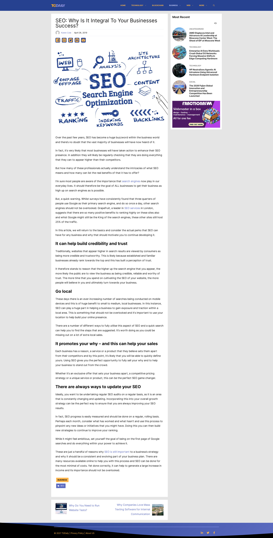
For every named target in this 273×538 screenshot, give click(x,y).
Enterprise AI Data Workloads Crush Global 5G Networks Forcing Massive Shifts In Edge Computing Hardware (204, 54)
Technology (137, 5)
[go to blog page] (215, 23)
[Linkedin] (202, 532)
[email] (83, 40)
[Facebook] (214, 532)
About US (90, 533)
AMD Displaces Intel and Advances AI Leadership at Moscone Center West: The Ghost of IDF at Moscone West (204, 37)
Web (188, 5)
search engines (131, 181)
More (201, 5)
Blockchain (158, 5)
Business (173, 5)
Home (123, 5)
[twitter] (70, 40)
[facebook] (57, 40)
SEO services (132, 208)
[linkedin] (77, 40)
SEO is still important (117, 451)
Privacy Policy (77, 533)
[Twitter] (208, 532)
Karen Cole (66, 32)
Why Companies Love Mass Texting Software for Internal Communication (132, 509)
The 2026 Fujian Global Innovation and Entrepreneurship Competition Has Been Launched (201, 90)
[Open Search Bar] (214, 5)
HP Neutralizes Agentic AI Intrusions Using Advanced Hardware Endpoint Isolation (204, 72)
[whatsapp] (64, 40)
